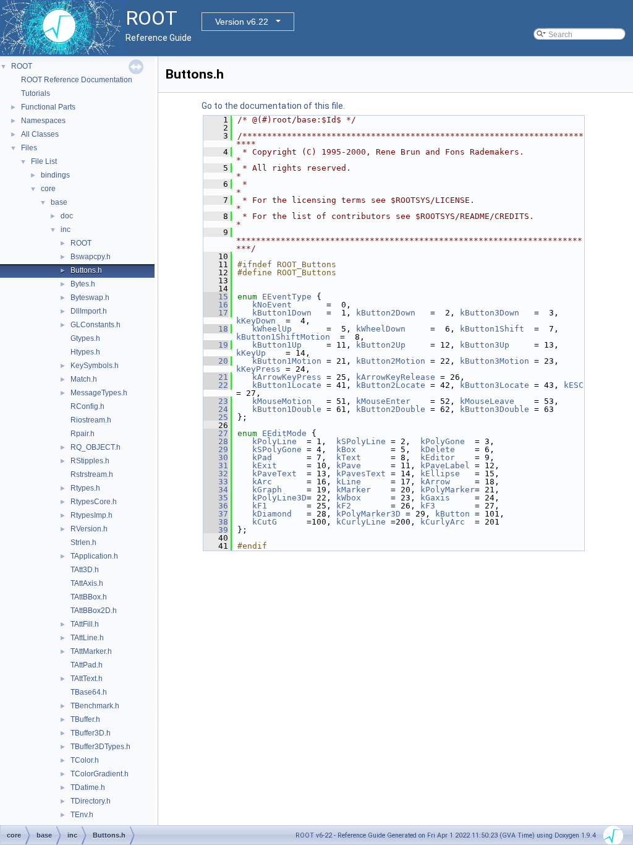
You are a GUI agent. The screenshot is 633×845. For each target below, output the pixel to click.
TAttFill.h (84, 624)
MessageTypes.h (98, 392)
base (59, 202)
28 (215, 441)
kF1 (259, 505)
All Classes (40, 134)
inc (65, 229)
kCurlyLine (361, 521)
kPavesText (361, 473)
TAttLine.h (87, 637)
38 (215, 521)
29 (215, 449)
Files (29, 148)
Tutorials (35, 93)
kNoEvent (272, 304)
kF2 (343, 505)
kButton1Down (282, 312)
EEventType (287, 296)
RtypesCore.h (93, 501)
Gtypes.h (85, 338)
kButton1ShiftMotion (283, 336)
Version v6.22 (241, 22)
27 (215, 433)
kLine (348, 481)
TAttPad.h (86, 665)
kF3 (427, 505)
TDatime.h (87, 787)
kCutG (264, 521)
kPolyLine (274, 441)
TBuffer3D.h (90, 733)
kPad (262, 457)
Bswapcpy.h (90, 256)
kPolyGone (442, 441)
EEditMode (284, 433)
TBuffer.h (85, 719)
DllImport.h (88, 311)
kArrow (435, 481)
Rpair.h (82, 433)
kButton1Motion (286, 361)
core (48, 188)
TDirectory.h (90, 801)
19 (215, 345)
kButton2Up (381, 345)
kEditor (437, 457)
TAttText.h (86, 678)
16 (215, 304)
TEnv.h (81, 814)
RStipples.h (89, 461)
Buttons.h (86, 270)
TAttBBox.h (88, 597)
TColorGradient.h (99, 774)
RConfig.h (87, 406)
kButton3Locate (494, 385)
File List (44, 161)
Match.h (83, 379)
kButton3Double (494, 409)
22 (215, 385)
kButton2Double (390, 409)
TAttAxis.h (86, 583)
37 (215, 513)
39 (215, 529)
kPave (348, 465)
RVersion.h (89, 529)
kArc (262, 481)
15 (215, 296)
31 (215, 465)
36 (215, 505)
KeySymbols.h (94, 365)
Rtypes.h (85, 488)
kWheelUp (272, 328)
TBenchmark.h (94, 705)
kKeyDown (256, 320)
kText (348, 457)
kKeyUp (251, 353)
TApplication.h (94, 556)
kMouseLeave (487, 401)
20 (215, 361)
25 (215, 417)
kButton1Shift (492, 328)
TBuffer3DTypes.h (100, 746)
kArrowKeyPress (286, 377)
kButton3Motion (494, 361)
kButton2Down (385, 312)
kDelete (437, 449)
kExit (264, 465)
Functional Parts (48, 107)
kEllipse (440, 473)
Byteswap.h (89, 297)
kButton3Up (484, 345)
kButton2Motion (390, 361)
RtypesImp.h (91, 515)
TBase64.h (88, 692)
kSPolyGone (277, 449)
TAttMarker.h (91, 651)
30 (215, 457)
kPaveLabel (445, 465)
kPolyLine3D (279, 497)
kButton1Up (277, 345)
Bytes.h (82, 284)
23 (215, 401)
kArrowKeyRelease (395, 377)
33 (215, 481)
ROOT (21, 66)
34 (215, 489)
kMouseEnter (383, 401)
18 (215, 328)
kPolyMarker (447, 489)
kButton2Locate (390, 385)
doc (67, 216)
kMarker (353, 489)
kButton (452, 513)
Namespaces (43, 120)
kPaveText (274, 473)
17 (215, 312)
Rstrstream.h (91, 474)
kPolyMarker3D (368, 513)
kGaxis (435, 497)
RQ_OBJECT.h (95, 447)
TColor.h (84, 760)
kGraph (267, 489)
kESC (574, 385)
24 (215, 409)
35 (215, 497)
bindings (55, 175)
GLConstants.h (95, 324)
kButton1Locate (286, 385)
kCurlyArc (442, 521)
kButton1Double (286, 409)
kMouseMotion (282, 401)
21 (215, 377)
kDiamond (272, 513)
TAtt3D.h (84, 569)
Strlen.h (83, 542)
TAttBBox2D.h (93, 610)
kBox (346, 449)
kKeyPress (258, 369)
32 (215, 473)
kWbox (348, 497)
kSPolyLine (361, 441)
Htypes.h (85, 352)
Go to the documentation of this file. (273, 106)
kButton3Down (489, 312)
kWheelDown (381, 328)
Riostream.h (90, 420)
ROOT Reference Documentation (76, 79)
